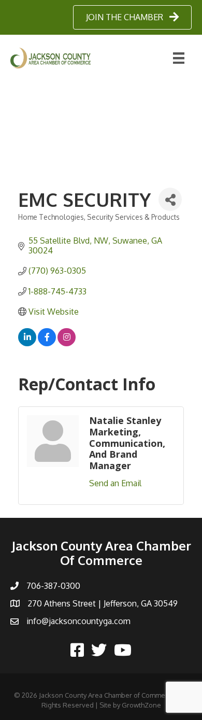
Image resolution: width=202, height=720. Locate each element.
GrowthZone (141, 705)
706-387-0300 (53, 586)
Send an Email (115, 483)
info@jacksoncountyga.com (78, 621)
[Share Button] (170, 199)
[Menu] (179, 58)
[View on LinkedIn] (27, 343)
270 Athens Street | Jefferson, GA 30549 (102, 603)
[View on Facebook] (47, 343)
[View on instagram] (66, 343)
